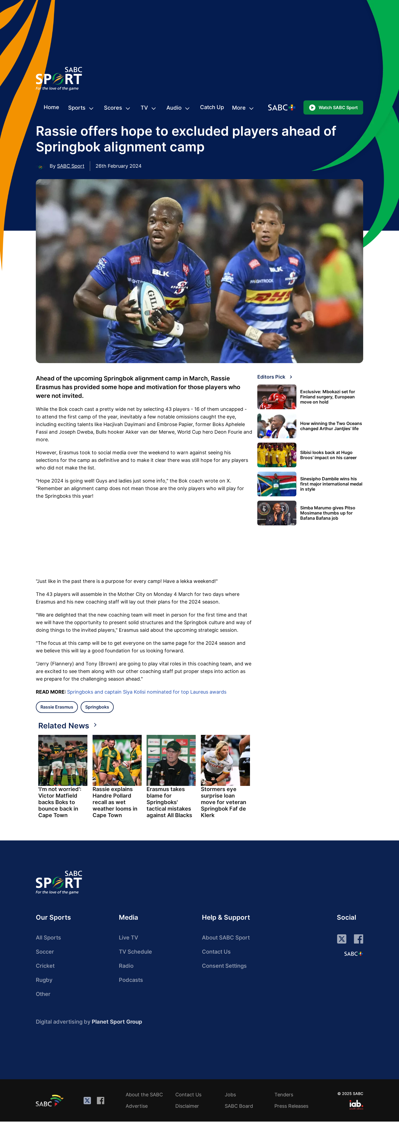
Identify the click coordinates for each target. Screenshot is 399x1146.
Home (51, 107)
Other (43, 994)
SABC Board (239, 1106)
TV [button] (144, 107)
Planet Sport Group (117, 1021)
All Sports (48, 937)
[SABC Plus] (353, 953)
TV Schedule (135, 951)
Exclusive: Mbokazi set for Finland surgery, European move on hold (327, 397)
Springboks (97, 707)
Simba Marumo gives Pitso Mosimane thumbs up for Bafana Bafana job (327, 513)
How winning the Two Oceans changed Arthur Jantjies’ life (331, 426)
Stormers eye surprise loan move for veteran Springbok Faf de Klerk (223, 802)
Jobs (230, 1094)
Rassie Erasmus (56, 707)
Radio (126, 966)
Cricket (45, 966)
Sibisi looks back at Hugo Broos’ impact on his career (328, 455)
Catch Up (212, 107)
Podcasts (131, 980)
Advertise (137, 1106)
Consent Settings (224, 966)
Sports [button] (77, 107)
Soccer (45, 951)
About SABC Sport (226, 937)
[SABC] (50, 1100)
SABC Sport (70, 166)
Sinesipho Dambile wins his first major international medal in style (331, 484)
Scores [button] (113, 107)
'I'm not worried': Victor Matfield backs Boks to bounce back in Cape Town (59, 802)
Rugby (44, 980)
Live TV (128, 937)
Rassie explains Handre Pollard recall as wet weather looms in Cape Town (115, 802)
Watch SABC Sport (338, 107)
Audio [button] (174, 107)
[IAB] (356, 1105)
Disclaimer (187, 1106)
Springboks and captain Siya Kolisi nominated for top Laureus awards (146, 692)
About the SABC (144, 1094)
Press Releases (291, 1106)
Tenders (283, 1094)
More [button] (239, 107)
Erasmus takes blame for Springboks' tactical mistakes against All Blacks (169, 802)
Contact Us (216, 951)
